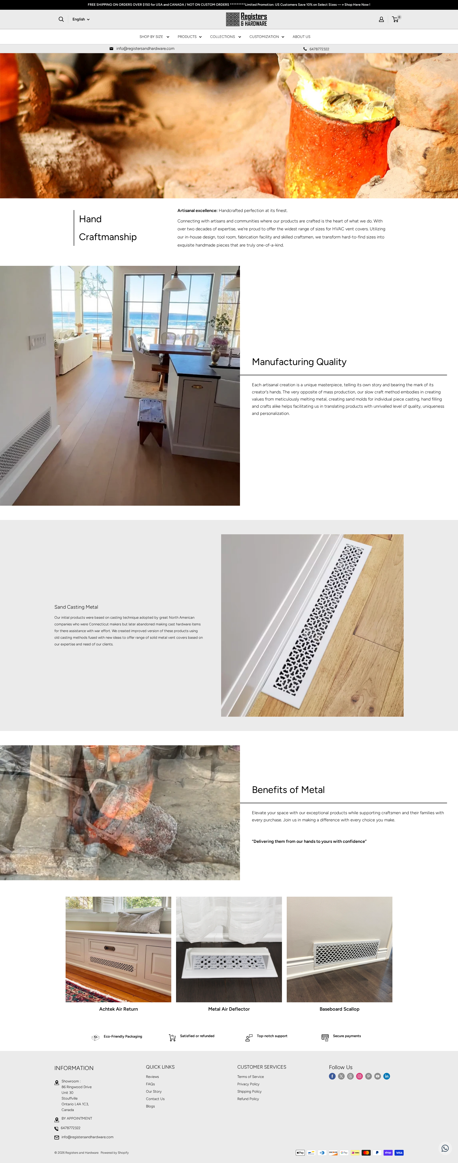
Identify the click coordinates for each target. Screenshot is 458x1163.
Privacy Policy (248, 1084)
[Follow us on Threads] (350, 1075)
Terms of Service (250, 1077)
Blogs (150, 1106)
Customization (264, 37)
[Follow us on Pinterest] (368, 1075)
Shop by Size (152, 37)
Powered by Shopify (115, 1152)
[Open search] (61, 19)
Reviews (152, 1077)
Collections (223, 37)
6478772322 (70, 1128)
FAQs (150, 1084)
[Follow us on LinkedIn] (386, 1075)
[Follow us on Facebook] (332, 1075)
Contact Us (155, 1099)
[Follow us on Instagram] (359, 1075)
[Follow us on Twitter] (341, 1075)
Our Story (154, 1091)
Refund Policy (248, 1099)
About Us (301, 37)
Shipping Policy (249, 1091)
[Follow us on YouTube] (377, 1075)
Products (187, 37)
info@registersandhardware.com (88, 1137)
